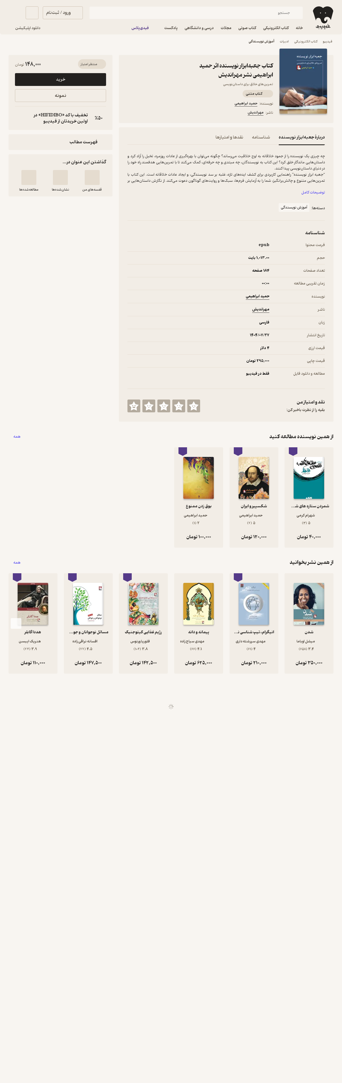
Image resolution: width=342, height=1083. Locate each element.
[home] (322, 17)
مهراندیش (255, 112)
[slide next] (16, 623)
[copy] (20, 118)
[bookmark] (143, 113)
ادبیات (284, 41)
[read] (28, 177)
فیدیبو (327, 41)
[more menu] (130, 113)
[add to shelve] (92, 177)
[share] (169, 113)
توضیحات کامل (313, 192)
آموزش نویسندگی (261, 41)
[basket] (32, 12)
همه (17, 437)
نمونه (60, 95)
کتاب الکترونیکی (305, 41)
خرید (60, 79)
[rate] (193, 406)
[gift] (156, 113)
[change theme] (15, 12)
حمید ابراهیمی (246, 103)
